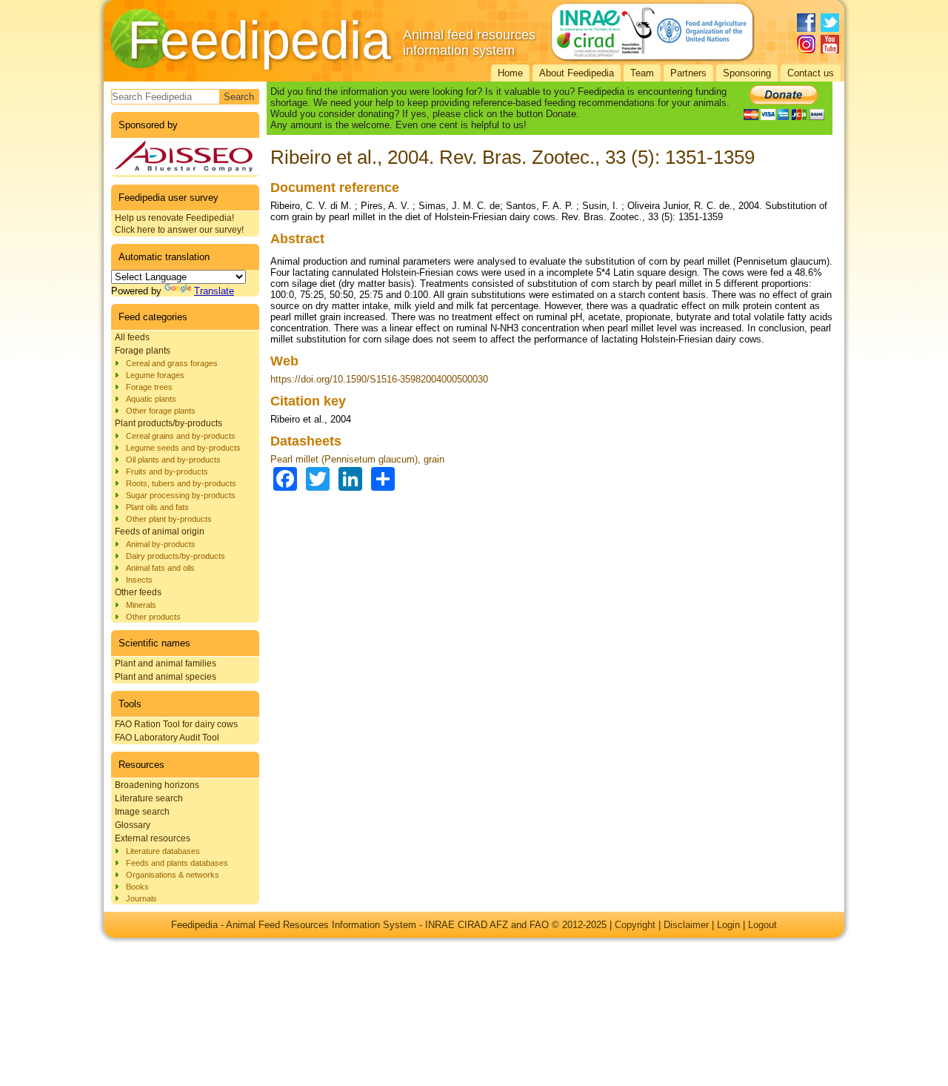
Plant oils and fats (157, 507)
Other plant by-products (169, 518)
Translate (214, 291)
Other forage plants (161, 410)
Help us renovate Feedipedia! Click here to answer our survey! (179, 224)
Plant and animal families (165, 663)
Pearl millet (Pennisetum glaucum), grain (357, 459)
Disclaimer (686, 924)
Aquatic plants (151, 398)
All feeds (132, 337)
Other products (153, 616)
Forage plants (142, 350)
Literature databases (163, 851)
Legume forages (155, 375)
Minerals (141, 604)
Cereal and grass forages (172, 363)
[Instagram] (806, 44)
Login (728, 924)
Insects (139, 579)
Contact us (810, 73)
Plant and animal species (165, 677)
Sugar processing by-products (181, 495)
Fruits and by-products (167, 471)
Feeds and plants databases (177, 862)
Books (137, 886)
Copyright (635, 924)
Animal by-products (161, 544)
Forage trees (149, 387)
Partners (688, 73)
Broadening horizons (157, 785)
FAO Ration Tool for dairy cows (176, 724)
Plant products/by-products (168, 423)
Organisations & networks (172, 874)
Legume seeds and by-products (183, 447)
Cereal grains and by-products (181, 435)
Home (510, 73)
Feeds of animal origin (159, 531)
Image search (142, 812)
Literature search (149, 798)
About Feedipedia (576, 73)
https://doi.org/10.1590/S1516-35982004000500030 (379, 379)
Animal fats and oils (160, 567)
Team (642, 73)
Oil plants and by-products (173, 459)
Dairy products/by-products (175, 556)
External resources (152, 838)
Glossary (132, 825)
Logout (762, 924)
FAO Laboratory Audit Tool (167, 737)
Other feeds (138, 592)
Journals (141, 898)
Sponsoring (747, 73)
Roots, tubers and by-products (181, 483)
